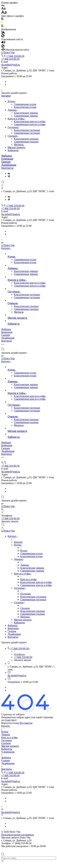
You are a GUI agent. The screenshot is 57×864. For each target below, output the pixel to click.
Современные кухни (25, 104)
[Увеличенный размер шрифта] (4, 13)
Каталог (6, 95)
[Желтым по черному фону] (2, 23)
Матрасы (19, 144)
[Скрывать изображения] (2, 36)
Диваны (12, 110)
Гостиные (13, 127)
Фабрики (6, 155)
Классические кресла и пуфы (29, 121)
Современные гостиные (27, 133)
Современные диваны (26, 115)
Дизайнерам (8, 164)
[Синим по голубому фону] (2, 26)
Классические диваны (26, 112)
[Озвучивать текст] (3, 43)
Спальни (13, 136)
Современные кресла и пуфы (29, 124)
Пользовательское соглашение (17, 834)
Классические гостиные (27, 130)
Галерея (5, 161)
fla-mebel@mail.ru (10, 64)
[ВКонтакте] (9, 173)
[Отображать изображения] (3, 32)
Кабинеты (13, 150)
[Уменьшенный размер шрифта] (2, 5)
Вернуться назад (10, 723)
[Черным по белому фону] (2, 19)
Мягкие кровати (16, 147)
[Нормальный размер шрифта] (3, 9)
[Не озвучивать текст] (2, 46)
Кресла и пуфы (16, 118)
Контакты (7, 168)
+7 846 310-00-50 (15, 56)
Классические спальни (26, 138)
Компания (7, 158)
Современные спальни (26, 141)
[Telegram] (9, 176)
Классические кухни (25, 107)
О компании (8, 751)
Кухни (11, 101)
